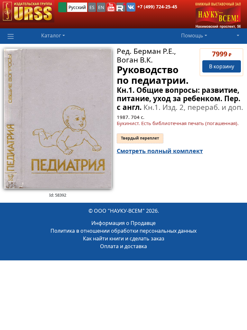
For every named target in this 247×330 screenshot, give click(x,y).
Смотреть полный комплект (160, 151)
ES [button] (92, 7)
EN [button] (101, 7)
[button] (110, 7)
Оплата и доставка (123, 246)
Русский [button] (77, 7)
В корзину (221, 66)
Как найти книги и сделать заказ (123, 238)
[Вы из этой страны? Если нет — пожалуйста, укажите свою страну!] (62, 7)
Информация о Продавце (123, 223)
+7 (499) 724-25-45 (157, 7)
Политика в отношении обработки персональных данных (123, 230)
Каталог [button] (51, 35)
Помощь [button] (192, 35)
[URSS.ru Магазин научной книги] (27, 11)
